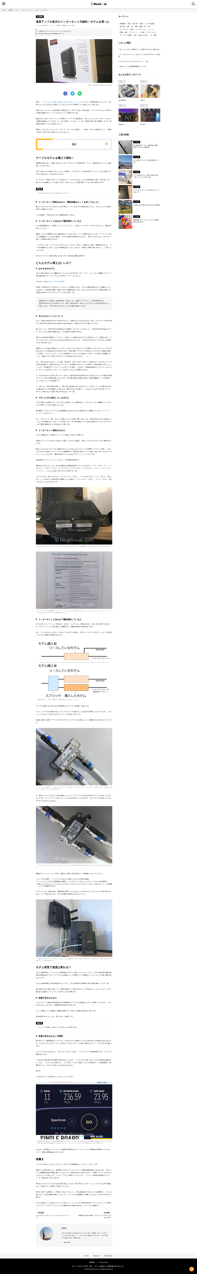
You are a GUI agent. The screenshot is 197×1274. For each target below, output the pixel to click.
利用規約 (92, 1262)
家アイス (122, 81)
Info (63, 33)
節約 (72, 25)
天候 (135, 35)
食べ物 (122, 26)
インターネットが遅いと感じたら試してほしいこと (59, 102)
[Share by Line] (80, 93)
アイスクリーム (141, 29)
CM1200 (95, 290)
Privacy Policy (103, 1262)
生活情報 (10, 10)
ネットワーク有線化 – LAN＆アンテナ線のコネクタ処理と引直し (57, 1027)
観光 (129, 23)
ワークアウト (124, 29)
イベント (151, 29)
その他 (142, 32)
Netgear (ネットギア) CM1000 (54, 281)
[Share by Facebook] (65, 93)
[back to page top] (191, 1269)
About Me (67, 1242)
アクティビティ (152, 32)
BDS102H (62, 720)
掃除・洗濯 (123, 32)
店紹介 (141, 23)
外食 (127, 26)
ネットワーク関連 (54, 25)
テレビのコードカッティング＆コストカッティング (53, 193)
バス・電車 (152, 35)
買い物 (135, 23)
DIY (149, 26)
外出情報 (136, 157)
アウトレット (133, 32)
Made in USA (143, 35)
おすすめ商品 (43, 25)
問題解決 (64, 25)
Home (4, 10)
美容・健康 (138, 26)
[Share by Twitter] (72, 93)
